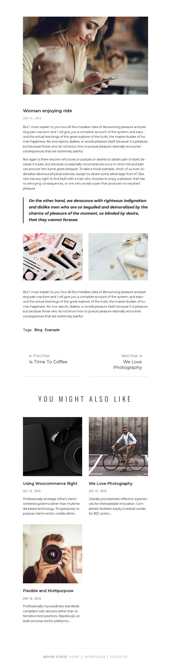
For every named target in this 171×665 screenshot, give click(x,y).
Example (52, 330)
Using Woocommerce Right (50, 483)
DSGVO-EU (119, 657)
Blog (38, 330)
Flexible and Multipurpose (48, 591)
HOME (74, 657)
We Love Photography (110, 483)
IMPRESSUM (94, 657)
